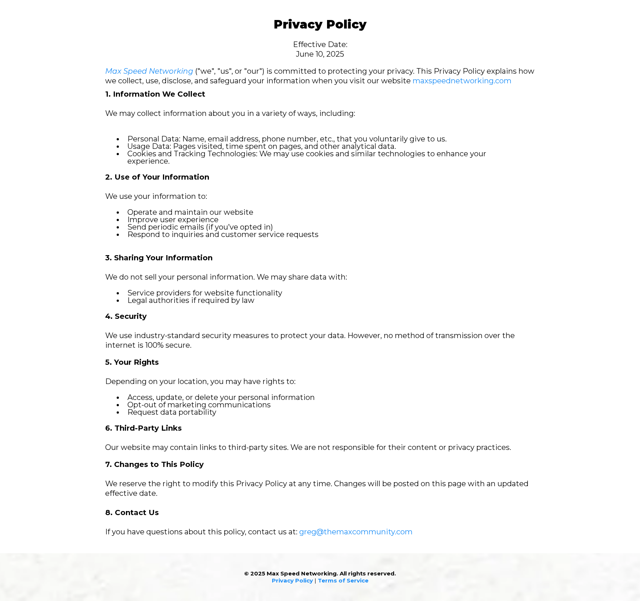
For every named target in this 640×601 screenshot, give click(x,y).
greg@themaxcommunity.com (356, 531)
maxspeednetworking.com (462, 80)
